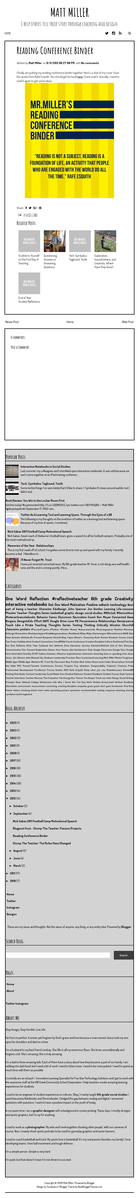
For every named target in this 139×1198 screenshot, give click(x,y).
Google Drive (58, 621)
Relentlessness (114, 669)
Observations (118, 661)
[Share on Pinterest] (40, 208)
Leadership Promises (64, 657)
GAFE (46, 621)
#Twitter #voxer (68, 629)
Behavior (42, 617)
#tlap (82, 633)
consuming (51, 686)
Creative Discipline (94, 641)
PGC (19, 665)
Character (45, 609)
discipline (72, 686)
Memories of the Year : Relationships (31, 545)
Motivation (77, 604)
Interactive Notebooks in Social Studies (45, 466)
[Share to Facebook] (35, 215)
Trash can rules (103, 677)
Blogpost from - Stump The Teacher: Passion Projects (47, 828)
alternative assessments (18, 686)
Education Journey (80, 645)
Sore (62, 673)
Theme (79, 677)
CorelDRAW (60, 641)
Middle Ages (12, 661)
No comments (90, 63)
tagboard (27, 694)
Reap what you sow (95, 669)
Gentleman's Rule (83, 649)
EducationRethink (100, 645)
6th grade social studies (112, 1094)
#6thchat (109, 613)
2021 (13, 745)
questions (75, 690)
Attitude (25, 637)
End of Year (116, 645)
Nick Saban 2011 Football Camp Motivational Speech (40, 531)
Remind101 (128, 669)
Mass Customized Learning (89, 657)
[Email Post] (19, 214)
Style (122, 673)
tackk (19, 694)
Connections (47, 641)
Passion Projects (64, 665)
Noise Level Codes (101, 661)
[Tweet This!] (30, 208)
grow (108, 686)
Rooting (10, 673)
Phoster (11, 613)
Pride (130, 665)
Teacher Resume (34, 677)
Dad (115, 641)
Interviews (88, 653)
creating (62, 686)
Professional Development (19, 669)
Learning (109, 609)
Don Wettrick (56, 645)
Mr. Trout (45, 661)
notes (47, 690)
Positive (92, 604)
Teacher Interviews (15, 677)
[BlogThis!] (29, 215)
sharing (129, 690)
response (110, 690)
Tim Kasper (89, 677)
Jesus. (9, 657)
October (18, 806)
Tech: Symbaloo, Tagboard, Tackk (78, 257)
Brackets (113, 637)
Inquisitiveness (74, 653)
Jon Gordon (95, 609)
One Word (16, 598)
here (80, 77)
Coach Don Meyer (99, 617)
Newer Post (12, 322)
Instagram (13, 907)
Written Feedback (124, 682)
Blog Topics (67, 637)
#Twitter (54, 629)
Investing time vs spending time (110, 653)
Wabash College (30, 682)
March (17, 865)
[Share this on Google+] (35, 208)
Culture (108, 641)
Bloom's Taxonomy (84, 637)
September (20, 813)
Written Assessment (103, 682)
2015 (13, 776)
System (129, 673)
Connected (119, 617)
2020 (13, 753)
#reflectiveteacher (70, 598)
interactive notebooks (26, 604)
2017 (13, 760)
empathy (82, 686)
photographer (36, 1127)
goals (90, 686)
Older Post (128, 322)
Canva (53, 617)
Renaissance (125, 621)
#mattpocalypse (36, 633)
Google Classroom (102, 649)
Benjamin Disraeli (52, 637)
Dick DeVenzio (18, 645)
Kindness (48, 657)
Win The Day (79, 682)
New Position (72, 661)
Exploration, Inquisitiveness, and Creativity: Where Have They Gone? (105, 261)
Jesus (130, 653)
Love (71, 621)
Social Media (53, 673)
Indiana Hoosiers (47, 653)
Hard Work (17, 653)
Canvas (122, 637)
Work (89, 682)
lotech (34, 690)
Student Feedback (93, 673)
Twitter (11, 901)
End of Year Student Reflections (29, 299)
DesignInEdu (25, 621)
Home (8, 33)
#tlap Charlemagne (96, 633)
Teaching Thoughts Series (53, 625)
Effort (38, 621)
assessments (38, 686)
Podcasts (111, 665)
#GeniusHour (124, 613)
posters (65, 690)
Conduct (36, 641)
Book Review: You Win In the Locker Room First (35, 500)
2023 (13, 730)
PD (76, 621)
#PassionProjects (40, 629)
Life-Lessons (125, 609)
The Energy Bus (67, 677)
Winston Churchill (121, 625)
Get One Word (58, 604)
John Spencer (77, 609)
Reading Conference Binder (55, 50)
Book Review (101, 637)
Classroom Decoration (72, 617)
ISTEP (35, 653)
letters (16, 690)
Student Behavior (74, 673)
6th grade (101, 598)
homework (117, 686)
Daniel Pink (123, 641)
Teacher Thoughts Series (33, 613)
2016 (13, 768)
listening (25, 690)
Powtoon (122, 665)
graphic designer (44, 1110)
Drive (66, 645)
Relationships (107, 621)
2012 (13, 798)
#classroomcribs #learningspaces (95, 629)
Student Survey (111, 673)
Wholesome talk (48, 682)
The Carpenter (50, 677)
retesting (120, 690)
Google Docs (119, 649)
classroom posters (18, 629)
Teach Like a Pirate (19, 625)
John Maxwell (32, 657)
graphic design (74, 613)
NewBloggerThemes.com (90, 1186)
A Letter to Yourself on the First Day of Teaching (28, 259)
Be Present (36, 637)
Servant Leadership (36, 673)
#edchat (118, 629)
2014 (13, 783)
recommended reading (92, 690)
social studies (94, 613)
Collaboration (24, 641)
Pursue (50, 669)
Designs (12, 914)
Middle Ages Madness (29, 661)
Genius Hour (54, 649)
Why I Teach (64, 682)
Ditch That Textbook (37, 645)
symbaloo (11, 694)
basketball (57, 613)
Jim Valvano (19, 657)
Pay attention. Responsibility (89, 665)
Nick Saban (86, 661)
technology (118, 604)
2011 (13, 873)
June (16, 858)
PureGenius (40, 669)
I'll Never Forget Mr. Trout (36, 560)
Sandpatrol (52, 1186)
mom (40, 690)
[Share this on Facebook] (26, 208)
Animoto (16, 637)
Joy (41, 657)
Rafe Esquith (76, 669)
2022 (13, 738)
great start (99, 686)
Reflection (39, 598)
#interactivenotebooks (20, 617)
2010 (13, 881)
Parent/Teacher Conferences (38, 665)
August (18, 850)
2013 (13, 791)
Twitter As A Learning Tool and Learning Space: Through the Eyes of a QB (66, 515)
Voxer (18, 682)
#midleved (74, 633)
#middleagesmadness (56, 633)
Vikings (115, 677)
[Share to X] (32, 215)
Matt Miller (69, 12)
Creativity (124, 598)
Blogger (126, 927)
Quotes (59, 669)
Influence (61, 653)
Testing (77, 625)
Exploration (41, 649)
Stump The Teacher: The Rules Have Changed (42, 843)
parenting (56, 690)
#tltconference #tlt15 (118, 633)
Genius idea (67, 649)
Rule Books (20, 673)
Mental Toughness (124, 657)
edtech (104, 604)
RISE (66, 669)
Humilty (27, 653)
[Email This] (25, 215)
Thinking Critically (96, 625)
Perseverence (88, 621)
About (10, 991)
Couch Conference (75, 641)
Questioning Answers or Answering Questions (50, 261)
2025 (13, 723)
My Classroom (58, 661)
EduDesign (59, 609)
